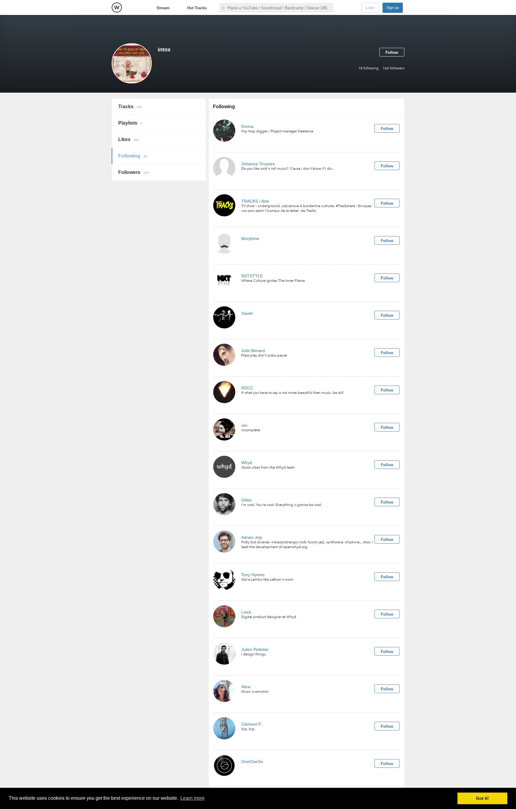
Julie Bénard (253, 350)
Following (132, 155)
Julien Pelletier (255, 649)
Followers (133, 172)
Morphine (250, 238)
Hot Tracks (197, 8)
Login (370, 8)
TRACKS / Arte (255, 201)
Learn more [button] (192, 798)
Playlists (130, 123)
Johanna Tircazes (258, 163)
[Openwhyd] (117, 7)
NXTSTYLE (252, 275)
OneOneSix (252, 761)
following (368, 68)
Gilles (246, 500)
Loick (246, 612)
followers (393, 68)
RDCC (247, 388)
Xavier (247, 313)
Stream (163, 8)
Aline (246, 686)
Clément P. (251, 724)
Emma (247, 126)
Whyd (246, 462)
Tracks (130, 106)
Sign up (392, 8)
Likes (128, 139)
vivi (244, 425)
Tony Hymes (253, 574)
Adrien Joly (251, 537)
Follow (392, 52)
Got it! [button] (482, 798)
